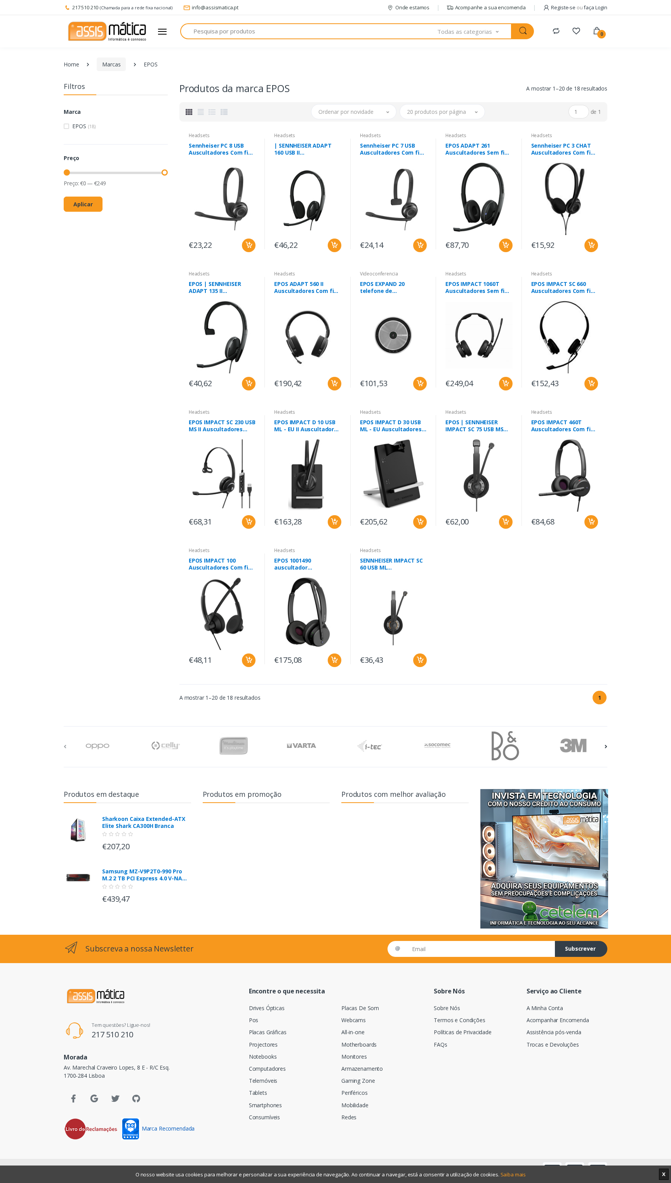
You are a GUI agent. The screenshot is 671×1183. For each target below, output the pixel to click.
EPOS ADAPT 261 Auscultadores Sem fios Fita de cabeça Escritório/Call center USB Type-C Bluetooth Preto (478, 149)
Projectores (263, 1044)
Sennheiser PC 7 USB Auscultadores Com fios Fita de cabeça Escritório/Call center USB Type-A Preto (393, 149)
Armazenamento (362, 1068)
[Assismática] (107, 31)
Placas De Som (360, 1008)
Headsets (199, 135)
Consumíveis (264, 1117)
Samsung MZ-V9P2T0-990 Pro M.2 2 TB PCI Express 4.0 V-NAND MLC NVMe (146, 875)
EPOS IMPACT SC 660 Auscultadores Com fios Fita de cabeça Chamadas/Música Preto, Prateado (564, 287)
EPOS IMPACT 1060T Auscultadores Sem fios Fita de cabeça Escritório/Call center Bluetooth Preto (478, 287)
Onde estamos (412, 7)
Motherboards (359, 1044)
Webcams (353, 1020)
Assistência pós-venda (554, 1032)
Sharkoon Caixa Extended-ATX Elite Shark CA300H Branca (143, 822)
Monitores (354, 1056)
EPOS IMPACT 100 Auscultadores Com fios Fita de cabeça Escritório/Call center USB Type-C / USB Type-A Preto (222, 564)
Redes (348, 1117)
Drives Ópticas (267, 1008)
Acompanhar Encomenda (558, 1020)
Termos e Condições (459, 1020)
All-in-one (353, 1032)
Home (71, 64)
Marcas (111, 64)
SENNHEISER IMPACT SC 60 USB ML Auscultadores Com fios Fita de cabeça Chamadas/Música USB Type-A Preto (393, 564)
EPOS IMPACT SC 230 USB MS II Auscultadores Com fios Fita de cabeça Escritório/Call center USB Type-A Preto (222, 426)
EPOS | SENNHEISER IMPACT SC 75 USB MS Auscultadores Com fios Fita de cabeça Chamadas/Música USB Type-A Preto (478, 426)
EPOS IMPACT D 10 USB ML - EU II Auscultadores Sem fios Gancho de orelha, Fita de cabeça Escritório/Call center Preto (307, 426)
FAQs (440, 1044)
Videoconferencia (379, 273)
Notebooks (263, 1056)
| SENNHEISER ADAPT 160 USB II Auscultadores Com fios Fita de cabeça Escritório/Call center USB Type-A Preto (307, 149)
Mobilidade (355, 1105)
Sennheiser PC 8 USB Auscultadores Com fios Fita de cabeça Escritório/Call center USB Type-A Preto (222, 149)
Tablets (258, 1092)
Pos (254, 1020)
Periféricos (354, 1092)
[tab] (189, 111)
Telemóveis (263, 1080)
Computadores (267, 1068)
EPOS (84, 126)
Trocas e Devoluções (553, 1044)
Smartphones (265, 1105)
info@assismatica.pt (215, 7)
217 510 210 (85, 7)
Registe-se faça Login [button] (579, 7)
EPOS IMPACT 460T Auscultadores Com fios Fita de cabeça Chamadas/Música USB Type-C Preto (564, 426)
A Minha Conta (545, 1008)
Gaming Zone (358, 1080)
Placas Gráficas (268, 1032)
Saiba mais (513, 1174)
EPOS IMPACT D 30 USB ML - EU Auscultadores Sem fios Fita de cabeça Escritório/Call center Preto (393, 426)
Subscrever (580, 948)
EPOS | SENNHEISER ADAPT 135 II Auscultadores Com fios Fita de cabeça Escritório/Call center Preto (222, 287)
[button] (474, 31)
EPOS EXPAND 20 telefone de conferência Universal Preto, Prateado (390, 287)
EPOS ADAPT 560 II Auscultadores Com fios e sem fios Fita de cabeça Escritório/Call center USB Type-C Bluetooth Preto (307, 287)
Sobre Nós (447, 1008)
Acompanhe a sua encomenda (490, 7)
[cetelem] (544, 859)
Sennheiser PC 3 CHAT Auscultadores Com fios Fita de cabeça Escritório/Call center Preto (564, 149)
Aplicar (83, 204)
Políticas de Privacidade (463, 1032)
